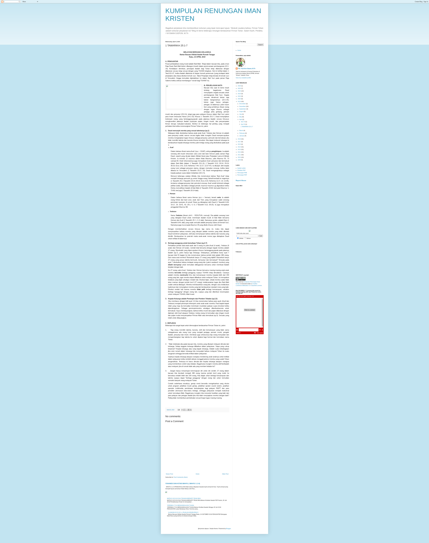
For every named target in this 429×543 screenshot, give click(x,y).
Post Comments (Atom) (181, 477)
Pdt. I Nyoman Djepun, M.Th (246, 68)
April (240, 119)
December (242, 104)
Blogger (228, 528)
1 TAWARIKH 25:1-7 (247, 126)
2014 (239, 147)
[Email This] (182, 410)
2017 (239, 141)
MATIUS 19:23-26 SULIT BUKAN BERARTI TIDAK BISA (184, 498)
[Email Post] (178, 409)
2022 (239, 96)
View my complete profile (243, 78)
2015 (239, 144)
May (240, 117)
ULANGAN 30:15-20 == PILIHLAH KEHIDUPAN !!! (183, 512)
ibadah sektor (241, 168)
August (241, 111)
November (242, 106)
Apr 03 (243, 124)
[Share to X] (186, 410)
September (242, 109)
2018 (239, 139)
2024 (239, 91)
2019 (239, 101)
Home (197, 474)
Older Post (225, 474)
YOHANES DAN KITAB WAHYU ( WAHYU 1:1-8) (182, 483)
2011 (239, 155)
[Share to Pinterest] (191, 410)
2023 (239, 93)
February (242, 133)
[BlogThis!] (184, 410)
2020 (239, 99)
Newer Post (169, 474)
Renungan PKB (242, 173)
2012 (239, 152)
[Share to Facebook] (188, 410)
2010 (239, 157)
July (240, 114)
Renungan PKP (242, 175)
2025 (239, 88)
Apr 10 (243, 121)
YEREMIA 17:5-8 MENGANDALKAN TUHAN (180, 505)
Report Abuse (241, 180)
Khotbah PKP (241, 170)
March (241, 130)
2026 (239, 86)
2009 (239, 160)
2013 (239, 149)
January (242, 136)
